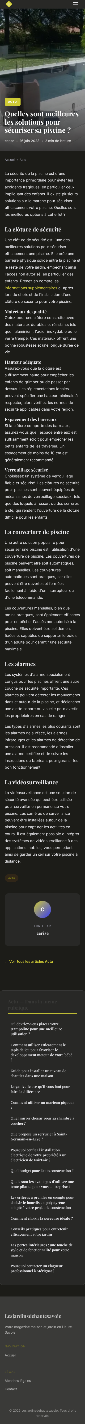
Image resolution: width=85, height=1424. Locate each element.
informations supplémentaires (31, 287)
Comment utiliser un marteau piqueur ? (42, 1105)
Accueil (10, 160)
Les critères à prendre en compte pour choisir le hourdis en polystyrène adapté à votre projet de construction (42, 1202)
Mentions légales (18, 1381)
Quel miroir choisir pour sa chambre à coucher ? (42, 1120)
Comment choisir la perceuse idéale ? (42, 1218)
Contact (11, 1389)
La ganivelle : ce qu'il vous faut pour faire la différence (40, 1089)
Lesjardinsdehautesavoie (33, 1315)
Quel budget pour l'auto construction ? (42, 1170)
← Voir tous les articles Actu (29, 961)
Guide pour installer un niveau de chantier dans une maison (38, 1073)
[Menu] (75, 4)
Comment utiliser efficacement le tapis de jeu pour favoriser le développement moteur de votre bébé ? (41, 1052)
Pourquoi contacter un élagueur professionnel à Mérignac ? (37, 1268)
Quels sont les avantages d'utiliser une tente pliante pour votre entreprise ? (42, 1184)
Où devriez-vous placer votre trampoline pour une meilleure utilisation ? (36, 1028)
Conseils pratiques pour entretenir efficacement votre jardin (39, 1231)
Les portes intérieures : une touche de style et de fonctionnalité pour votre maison (42, 1249)
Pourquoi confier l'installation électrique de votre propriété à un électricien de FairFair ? (38, 1155)
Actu (12, 101)
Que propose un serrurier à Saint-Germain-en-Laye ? (39, 1136)
